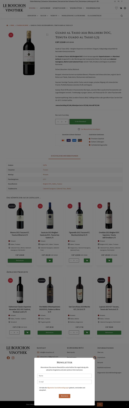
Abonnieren (64, 396)
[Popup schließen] (94, 357)
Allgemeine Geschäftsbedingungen (58, 388)
